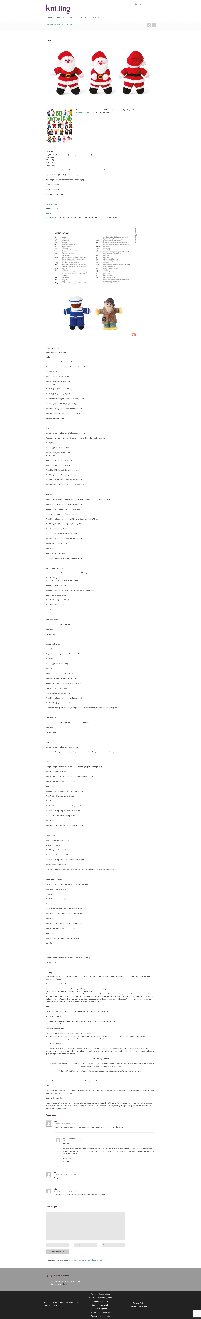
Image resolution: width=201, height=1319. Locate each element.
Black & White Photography (100, 1298)
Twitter (134, 2)
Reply (73, 1123)
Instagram (143, 2)
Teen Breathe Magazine (100, 1312)
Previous (149, 25)
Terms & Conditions (139, 1307)
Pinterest (148, 2)
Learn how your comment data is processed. (89, 1260)
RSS (153, 2)
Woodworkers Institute (100, 1316)
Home (50, 17)
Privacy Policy (139, 1303)
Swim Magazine (100, 1309)
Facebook (139, 2)
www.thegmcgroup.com (83, 112)
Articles (71, 17)
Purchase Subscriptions (100, 1294)
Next (154, 25)
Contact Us (95, 17)
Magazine (82, 17)
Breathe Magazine (100, 1301)
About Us (60, 17)
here (65, 1284)
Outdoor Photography (100, 1305)
